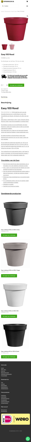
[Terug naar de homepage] (7, 1)
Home (2, 11)
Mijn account (4, 409)
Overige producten (5, 401)
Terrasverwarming (5, 398)
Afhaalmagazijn (4, 403)
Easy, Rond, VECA (7, 92)
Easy (15, 11)
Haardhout (3, 395)
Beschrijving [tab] (4, 97)
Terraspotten (7, 11)
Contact (3, 384)
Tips (2, 382)
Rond (12, 11)
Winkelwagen (4, 411)
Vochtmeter (3, 397)
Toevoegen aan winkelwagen (16, 85)
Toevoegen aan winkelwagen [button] (9, 235)
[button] (27, 6)
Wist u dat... (3, 369)
